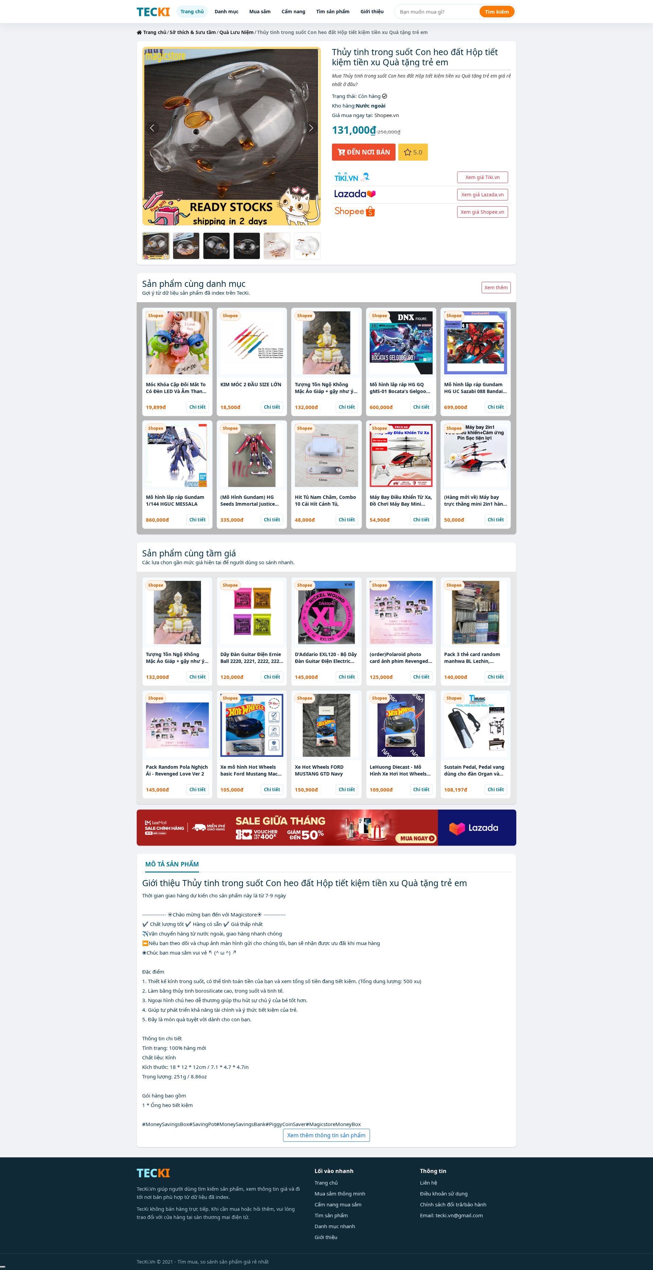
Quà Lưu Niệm (236, 32)
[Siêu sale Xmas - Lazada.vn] (326, 827)
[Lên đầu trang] (2, 1267)
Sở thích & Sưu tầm (193, 32)
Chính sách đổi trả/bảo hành (453, 1204)
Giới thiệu (372, 11)
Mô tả (172, 864)
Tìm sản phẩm (333, 11)
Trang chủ (192, 11)
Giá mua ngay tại (352, 115)
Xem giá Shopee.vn (482, 212)
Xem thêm (496, 287)
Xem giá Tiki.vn (483, 177)
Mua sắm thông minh (340, 1193)
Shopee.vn (386, 115)
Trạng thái (343, 96)
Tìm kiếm (497, 11)
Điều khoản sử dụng (444, 1193)
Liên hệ (428, 1182)
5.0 (417, 152)
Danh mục (226, 11)
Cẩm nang (293, 11)
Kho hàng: (344, 105)
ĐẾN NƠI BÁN (367, 152)
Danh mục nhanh (335, 1226)
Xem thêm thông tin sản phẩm (326, 1135)
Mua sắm (260, 11)
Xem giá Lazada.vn (483, 194)
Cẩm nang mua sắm (338, 1204)
